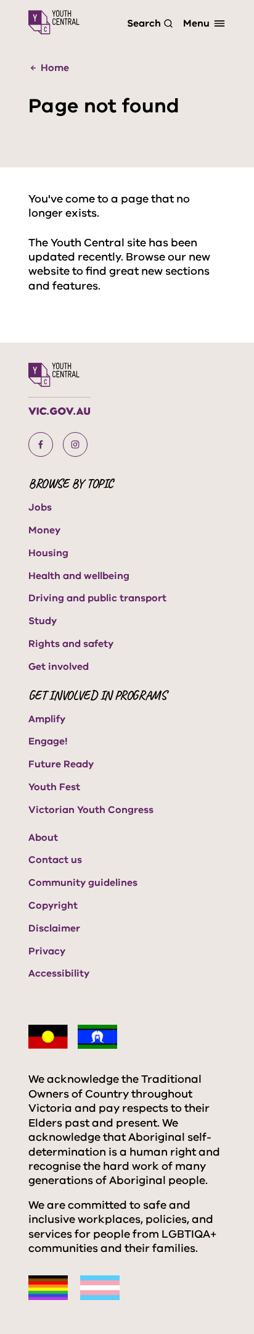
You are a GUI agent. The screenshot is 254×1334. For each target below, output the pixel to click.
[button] (40, 444)
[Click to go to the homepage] (54, 22)
